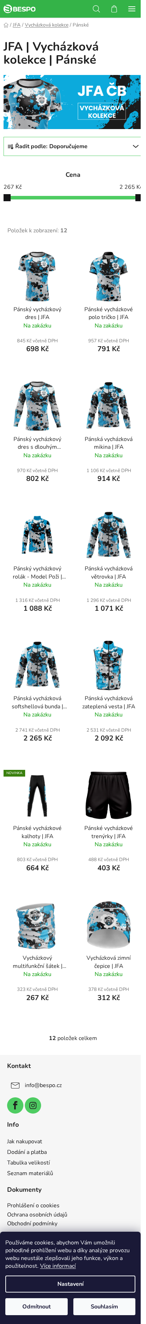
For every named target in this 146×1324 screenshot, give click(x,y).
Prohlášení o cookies (33, 1206)
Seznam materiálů (30, 1173)
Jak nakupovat (24, 1141)
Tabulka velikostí (28, 1163)
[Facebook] (15, 1105)
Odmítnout (36, 1307)
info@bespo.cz (43, 1085)
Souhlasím (104, 1307)
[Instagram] (33, 1105)
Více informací (58, 1266)
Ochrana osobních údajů (37, 1215)
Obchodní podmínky (32, 1224)
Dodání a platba (27, 1152)
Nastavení (70, 1284)
